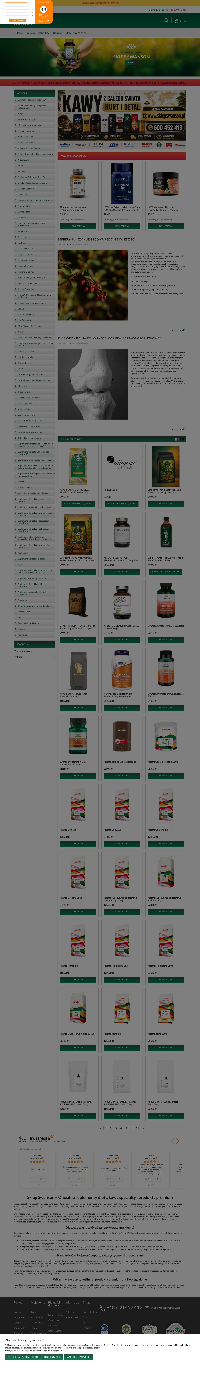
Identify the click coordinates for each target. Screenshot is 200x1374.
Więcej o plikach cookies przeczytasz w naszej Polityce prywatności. (35, 1350)
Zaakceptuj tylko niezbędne (23, 1357)
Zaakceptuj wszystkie (78, 1357)
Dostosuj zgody (52, 1357)
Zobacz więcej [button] (17, 20)
